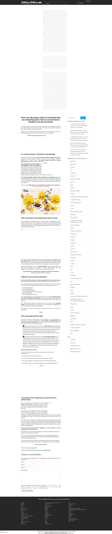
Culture (72, 208)
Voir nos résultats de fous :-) (53, 61)
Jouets (71, 272)
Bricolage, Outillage (75, 190)
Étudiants (72, 240)
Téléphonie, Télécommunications (78, 324)
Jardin (71, 266)
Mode (71, 290)
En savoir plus (49, 71)
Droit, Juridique (74, 217)
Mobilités (72, 287)
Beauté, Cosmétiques (75, 179)
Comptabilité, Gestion (75, 199)
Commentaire (24, 470)
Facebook (86, 2)
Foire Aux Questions (51, 94)
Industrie (72, 260)
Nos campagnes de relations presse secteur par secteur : (54, 499)
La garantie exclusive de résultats (56, 100)
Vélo (71, 333)
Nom (22, 462)
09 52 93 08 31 (80, 2)
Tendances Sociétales (72, 518)
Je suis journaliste (51, 104)
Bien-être (72, 182)
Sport (71, 321)
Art (71, 170)
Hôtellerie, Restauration (76, 254)
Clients (47, 55)
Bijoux (71, 184)
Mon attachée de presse (53, 22)
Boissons (72, 187)
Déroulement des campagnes (54, 82)
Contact (49, 107)
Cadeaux (72, 193)
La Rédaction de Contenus (54, 46)
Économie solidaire (74, 225)
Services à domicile (74, 312)
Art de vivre (73, 173)
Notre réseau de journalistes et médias (56, 88)
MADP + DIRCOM (52, 25)
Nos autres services (51, 40)
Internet (72, 263)
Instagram (89, 2)
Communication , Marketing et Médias (27, 516)
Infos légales (50, 97)
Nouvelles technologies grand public (79, 296)
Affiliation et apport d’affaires (54, 91)
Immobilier (73, 257)
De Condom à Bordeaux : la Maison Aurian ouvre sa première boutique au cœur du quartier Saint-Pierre (79, 132)
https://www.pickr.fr (32, 447)
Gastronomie (73, 251)
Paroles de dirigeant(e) (53, 14)
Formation (72, 248)
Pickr (22, 131)
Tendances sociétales (75, 327)
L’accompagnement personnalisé (55, 85)
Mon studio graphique (53, 49)
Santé (71, 306)
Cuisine (72, 205)
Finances (72, 245)
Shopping (72, 315)
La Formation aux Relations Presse (56, 36)
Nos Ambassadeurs (51, 66)
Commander (49, 6)
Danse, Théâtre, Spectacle (76, 211)
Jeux (71, 269)
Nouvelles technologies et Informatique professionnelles (77, 300)
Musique (72, 293)
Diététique (72, 214)
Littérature (73, 275)
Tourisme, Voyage (74, 330)
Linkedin (85, 2)
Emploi (72, 228)
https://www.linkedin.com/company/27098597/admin (38, 450)
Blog (47, 112)
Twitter (87, 2)
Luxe (71, 281)
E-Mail (23, 464)
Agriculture (73, 161)
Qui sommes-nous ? (51, 74)
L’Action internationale (53, 20)
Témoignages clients (52, 63)
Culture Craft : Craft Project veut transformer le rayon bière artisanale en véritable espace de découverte (79, 145)
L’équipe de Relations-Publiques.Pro (55, 77)
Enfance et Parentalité (75, 231)
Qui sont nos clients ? (52, 58)
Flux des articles (75, 345)
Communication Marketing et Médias (79, 196)
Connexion (72, 342)
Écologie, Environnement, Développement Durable (76, 221)
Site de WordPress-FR (75, 351)
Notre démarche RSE (52, 80)
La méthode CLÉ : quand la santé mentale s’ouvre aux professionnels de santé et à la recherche (78, 125)
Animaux (72, 167)
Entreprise (72, 237)
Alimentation (73, 164)
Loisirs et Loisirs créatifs (76, 278)
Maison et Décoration (75, 284)
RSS (90, 2)
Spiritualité (73, 318)
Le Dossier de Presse (53, 33)
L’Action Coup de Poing (53, 17)
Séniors (72, 309)
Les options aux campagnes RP (54, 30)
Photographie (73, 304)
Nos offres (48, 9)
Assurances (73, 176)
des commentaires (75, 348)
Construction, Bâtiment (75, 202)
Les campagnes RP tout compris (54, 11)
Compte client (88, 1)
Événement (73, 243)
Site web (23, 467)
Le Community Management (54, 43)
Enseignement (73, 234)
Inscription (72, 339)
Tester (47, 3)
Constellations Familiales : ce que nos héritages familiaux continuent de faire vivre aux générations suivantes (79, 138)
